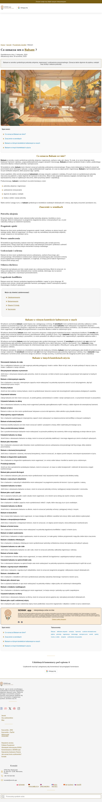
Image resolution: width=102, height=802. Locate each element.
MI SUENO (69, 785)
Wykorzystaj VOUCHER (5, 735)
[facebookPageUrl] (19, 622)
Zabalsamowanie (14, 297)
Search (3, 797)
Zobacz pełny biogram (59, 619)
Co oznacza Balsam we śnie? (15, 134)
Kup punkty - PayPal (7, 732)
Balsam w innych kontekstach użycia (18, 147)
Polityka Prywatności (7, 745)
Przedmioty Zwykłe (19, 45)
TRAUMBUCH (33, 787)
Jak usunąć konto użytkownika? (11, 754)
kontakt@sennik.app (10, 780)
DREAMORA (45, 787)
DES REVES (54, 786)
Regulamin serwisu (7, 743)
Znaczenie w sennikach (13, 139)
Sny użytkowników (7, 718)
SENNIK (21, 785)
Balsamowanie (13, 301)
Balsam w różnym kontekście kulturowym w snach (22, 143)
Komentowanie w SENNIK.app (11, 749)
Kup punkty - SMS (7, 730)
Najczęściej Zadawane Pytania (11, 752)
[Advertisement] (51, 28)
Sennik (8, 45)
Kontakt (3, 756)
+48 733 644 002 (9, 776)
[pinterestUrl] (22, 622)
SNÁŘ (78, 785)
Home (3, 45)
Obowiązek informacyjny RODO (11, 747)
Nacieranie (12, 309)
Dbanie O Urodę (13, 305)
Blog (2, 720)
